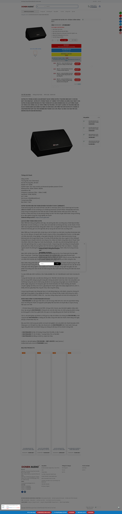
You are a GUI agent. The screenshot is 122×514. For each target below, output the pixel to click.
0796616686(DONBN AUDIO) (43, 512)
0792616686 (90, 512)
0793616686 (71, 512)
